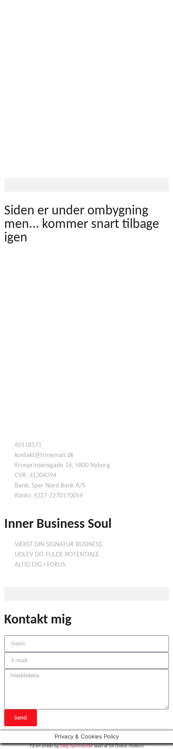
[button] (86, 185)
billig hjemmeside (76, 746)
